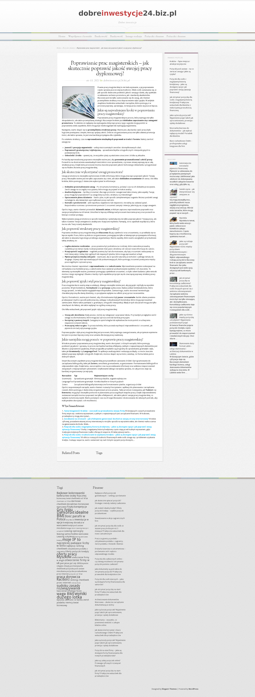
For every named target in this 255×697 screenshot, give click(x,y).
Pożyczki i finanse (154, 36)
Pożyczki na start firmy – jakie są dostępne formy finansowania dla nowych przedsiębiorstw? (108, 653)
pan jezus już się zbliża (71, 563)
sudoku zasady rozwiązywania (68, 586)
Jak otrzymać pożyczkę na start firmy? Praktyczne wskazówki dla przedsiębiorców (108, 592)
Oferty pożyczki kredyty (77, 551)
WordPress (193, 689)
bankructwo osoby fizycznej (71, 495)
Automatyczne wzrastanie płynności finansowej (180, 166)
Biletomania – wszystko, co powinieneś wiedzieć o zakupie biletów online (107, 622)
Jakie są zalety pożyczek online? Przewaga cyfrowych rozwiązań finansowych (108, 663)
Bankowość (101, 36)
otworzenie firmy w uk (73, 562)
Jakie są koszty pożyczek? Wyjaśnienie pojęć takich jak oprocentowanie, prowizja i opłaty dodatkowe (110, 612)
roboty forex (76, 583)
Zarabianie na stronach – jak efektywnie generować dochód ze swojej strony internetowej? (106, 419)
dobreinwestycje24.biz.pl (116, 80)
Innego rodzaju (134, 36)
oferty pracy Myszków (67, 555)
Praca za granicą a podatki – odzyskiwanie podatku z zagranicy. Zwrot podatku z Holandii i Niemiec (109, 541)
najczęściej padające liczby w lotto (73, 544)
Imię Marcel (70, 520)
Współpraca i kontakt (80, 36)
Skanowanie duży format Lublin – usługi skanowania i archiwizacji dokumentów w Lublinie (182, 348)
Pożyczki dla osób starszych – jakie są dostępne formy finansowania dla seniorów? (110, 582)
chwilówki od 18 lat (64, 501)
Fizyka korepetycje (77, 506)
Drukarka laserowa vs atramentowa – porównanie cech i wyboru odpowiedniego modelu (110, 551)
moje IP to (71, 539)
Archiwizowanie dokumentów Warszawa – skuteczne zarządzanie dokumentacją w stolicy (109, 602)
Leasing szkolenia (66, 536)
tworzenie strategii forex (69, 591)
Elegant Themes (169, 689)
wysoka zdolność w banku (70, 599)
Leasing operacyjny (73, 531)
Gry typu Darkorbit (65, 511)
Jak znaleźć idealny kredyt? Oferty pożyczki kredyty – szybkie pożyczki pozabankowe (109, 511)
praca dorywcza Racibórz (68, 578)
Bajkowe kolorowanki (71, 493)
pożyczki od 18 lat (75, 574)
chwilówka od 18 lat (79, 498)
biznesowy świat (64, 498)
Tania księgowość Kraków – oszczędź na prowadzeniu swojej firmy (94, 411)
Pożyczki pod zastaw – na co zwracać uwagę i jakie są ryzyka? (182, 71)
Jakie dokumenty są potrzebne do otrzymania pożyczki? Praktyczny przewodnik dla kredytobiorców (108, 571)
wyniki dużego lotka (72, 595)
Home (62, 36)
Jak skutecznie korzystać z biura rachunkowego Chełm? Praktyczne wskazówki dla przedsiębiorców (109, 632)
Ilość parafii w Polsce (71, 517)
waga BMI (65, 594)
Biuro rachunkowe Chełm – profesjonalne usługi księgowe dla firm (181, 143)
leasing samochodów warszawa (72, 534)
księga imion (71, 528)
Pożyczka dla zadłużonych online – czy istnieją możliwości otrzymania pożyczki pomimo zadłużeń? (109, 561)
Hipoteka (183, 218)
